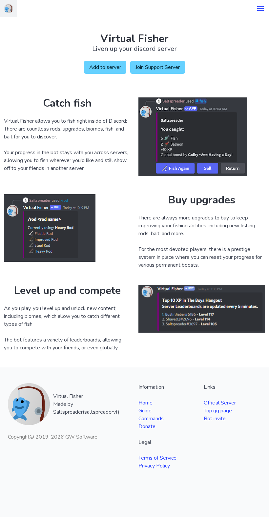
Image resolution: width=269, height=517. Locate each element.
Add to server (105, 67)
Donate (146, 426)
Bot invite (215, 418)
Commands (151, 418)
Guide (145, 410)
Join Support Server (157, 67)
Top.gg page (218, 410)
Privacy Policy (154, 465)
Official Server (220, 402)
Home (145, 402)
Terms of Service (157, 458)
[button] (260, 8)
